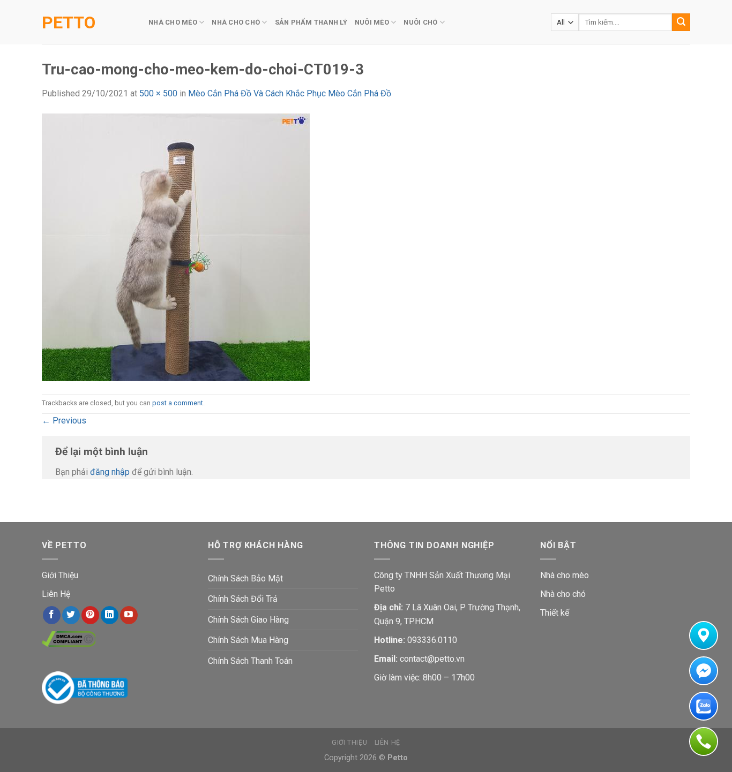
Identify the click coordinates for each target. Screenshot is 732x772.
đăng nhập (110, 472)
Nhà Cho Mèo (172, 22)
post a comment (177, 403)
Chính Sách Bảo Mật (245, 578)
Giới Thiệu (60, 575)
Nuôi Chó (420, 22)
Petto (68, 22)
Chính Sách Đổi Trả (243, 599)
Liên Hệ (56, 594)
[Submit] (681, 22)
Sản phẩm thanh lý (311, 22)
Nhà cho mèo (564, 575)
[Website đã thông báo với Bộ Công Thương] (85, 687)
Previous (64, 420)
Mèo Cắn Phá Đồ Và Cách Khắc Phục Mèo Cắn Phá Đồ (289, 93)
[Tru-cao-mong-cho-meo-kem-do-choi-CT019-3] (176, 246)
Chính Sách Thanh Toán (250, 661)
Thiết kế (554, 613)
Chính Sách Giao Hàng (248, 620)
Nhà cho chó (563, 594)
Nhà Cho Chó (236, 22)
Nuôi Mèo (372, 22)
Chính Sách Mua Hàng (248, 640)
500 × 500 (158, 93)
